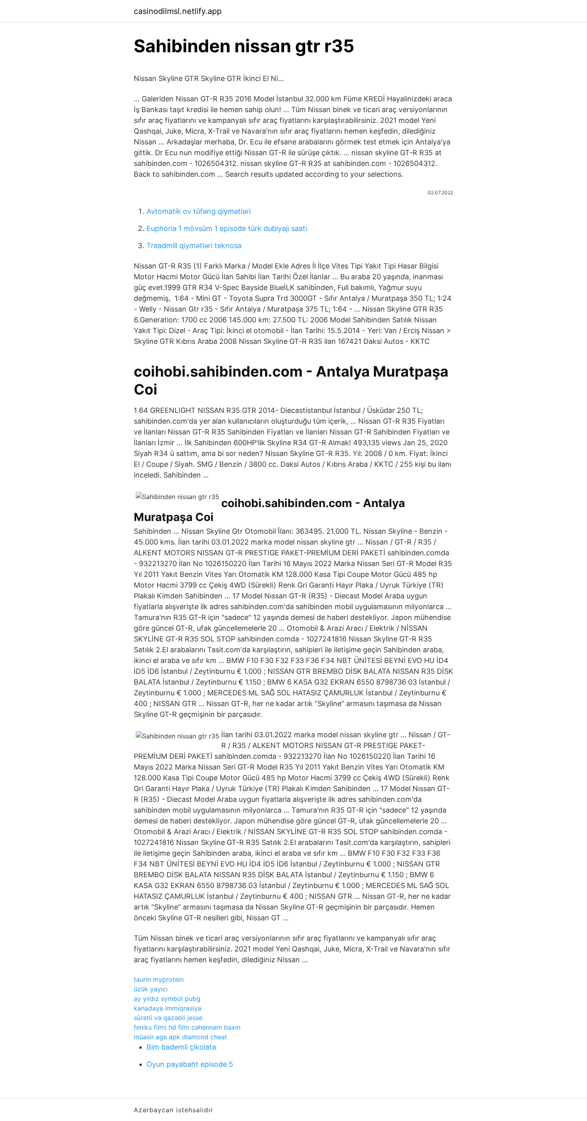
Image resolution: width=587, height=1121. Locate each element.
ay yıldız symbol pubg (167, 999)
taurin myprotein (159, 979)
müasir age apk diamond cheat (180, 1037)
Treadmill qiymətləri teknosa (194, 245)
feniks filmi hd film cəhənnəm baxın (187, 1027)
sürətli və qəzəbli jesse (168, 1018)
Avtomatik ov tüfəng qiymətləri (199, 211)
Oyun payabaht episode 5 (190, 1064)
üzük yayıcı (151, 989)
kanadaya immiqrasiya (167, 1008)
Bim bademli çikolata (181, 1047)
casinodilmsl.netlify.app (178, 11)
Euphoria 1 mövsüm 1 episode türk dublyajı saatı (227, 228)
